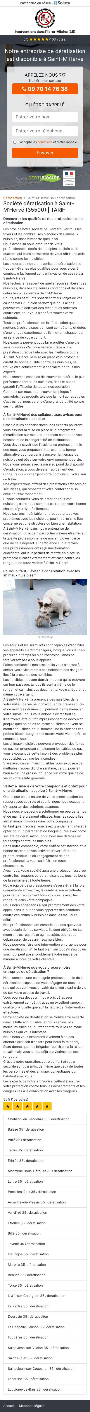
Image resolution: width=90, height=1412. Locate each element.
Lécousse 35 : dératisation (28, 1379)
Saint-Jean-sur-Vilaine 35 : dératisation (38, 1348)
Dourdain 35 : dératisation (28, 1316)
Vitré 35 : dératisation (24, 1140)
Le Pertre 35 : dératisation (28, 1306)
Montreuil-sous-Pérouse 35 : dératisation (40, 1171)
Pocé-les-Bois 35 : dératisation (32, 1192)
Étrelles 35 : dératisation (27, 1223)
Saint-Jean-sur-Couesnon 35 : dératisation (41, 1368)
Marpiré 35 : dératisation (27, 1265)
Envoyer (45, 152)
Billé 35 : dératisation (24, 1233)
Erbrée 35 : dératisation (26, 1161)
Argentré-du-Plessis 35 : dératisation (37, 1202)
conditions (45, 142)
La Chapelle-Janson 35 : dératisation (36, 1327)
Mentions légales (32, 1406)
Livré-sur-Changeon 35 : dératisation (36, 1296)
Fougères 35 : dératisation (28, 1337)
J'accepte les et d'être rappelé (47, 142)
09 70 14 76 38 (47, 89)
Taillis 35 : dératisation (25, 1150)
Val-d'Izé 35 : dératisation (27, 1212)
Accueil (9, 1406)
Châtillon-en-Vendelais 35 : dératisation (38, 1119)
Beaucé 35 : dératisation (26, 1275)
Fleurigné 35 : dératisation (28, 1254)
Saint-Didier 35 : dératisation (30, 1358)
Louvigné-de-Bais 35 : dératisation (35, 1389)
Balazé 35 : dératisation (26, 1129)
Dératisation (12, 198)
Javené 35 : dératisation (26, 1244)
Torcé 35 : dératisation (25, 1285)
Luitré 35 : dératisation (25, 1181)
